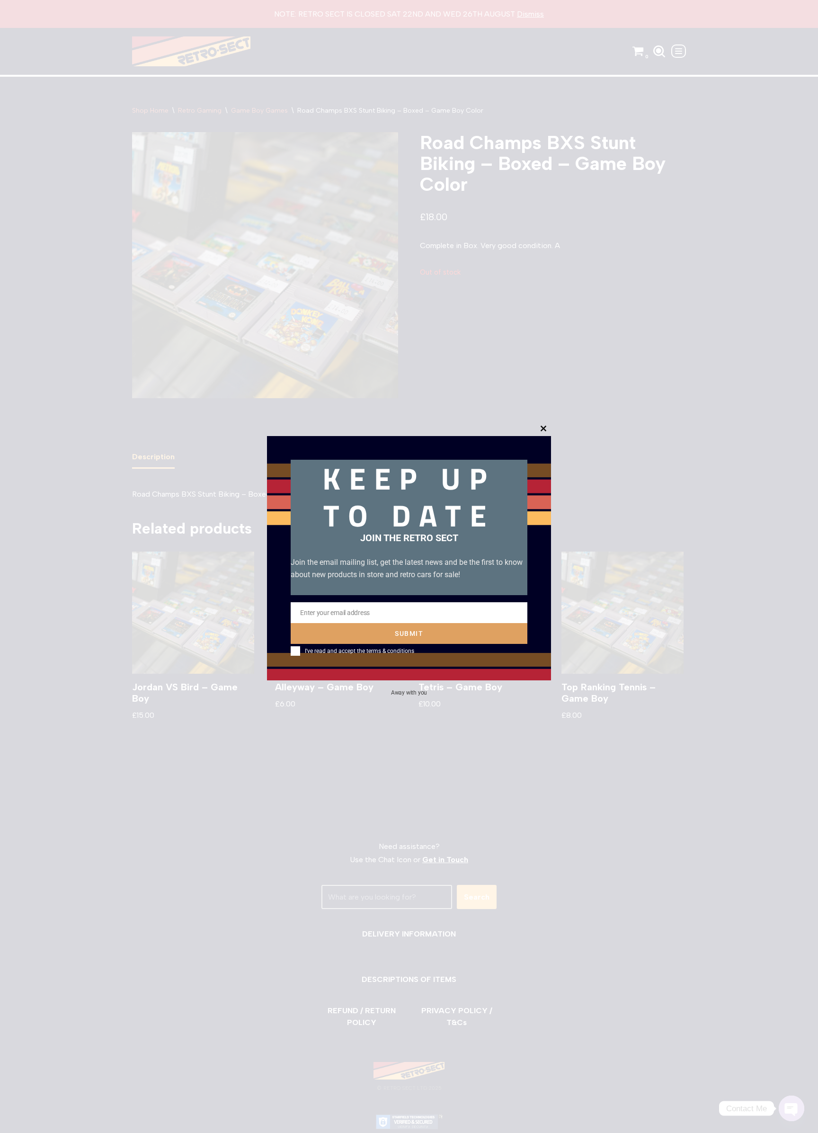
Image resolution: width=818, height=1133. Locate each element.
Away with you (409, 692)
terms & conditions (390, 651)
